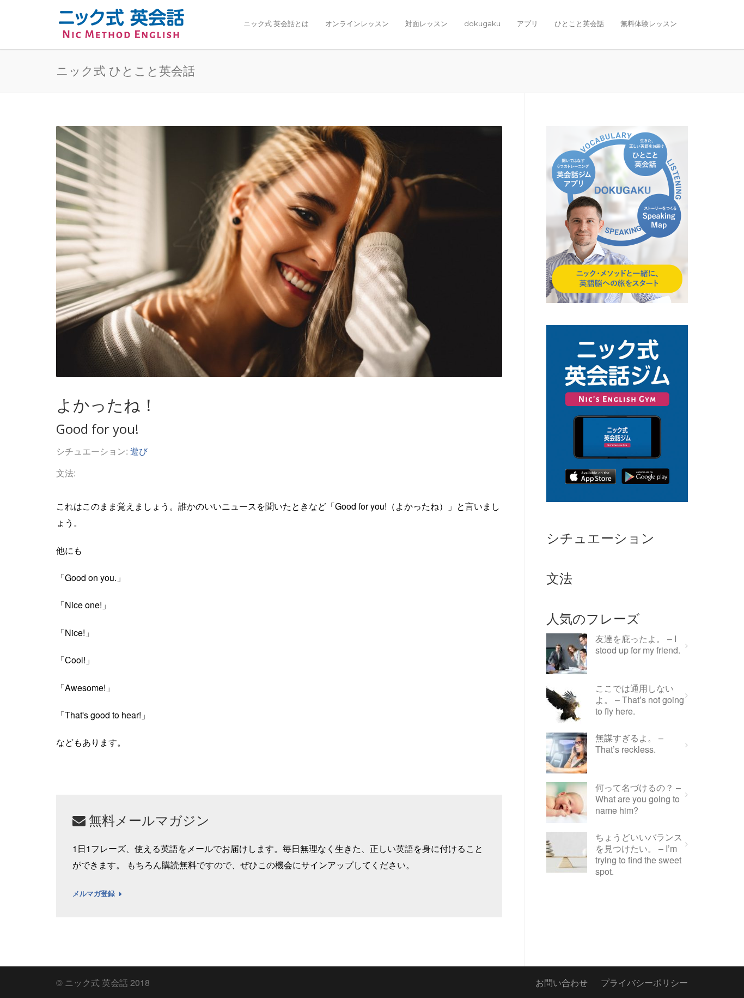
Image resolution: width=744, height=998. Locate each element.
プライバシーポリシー (644, 982)
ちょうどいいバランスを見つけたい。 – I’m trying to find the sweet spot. (638, 854)
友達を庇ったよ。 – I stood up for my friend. (637, 644)
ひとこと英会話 (579, 23)
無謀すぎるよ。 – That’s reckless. (629, 744)
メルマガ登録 (93, 894)
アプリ (527, 23)
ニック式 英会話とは (276, 23)
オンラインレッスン (357, 23)
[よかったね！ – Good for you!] (279, 251)
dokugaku (482, 23)
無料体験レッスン (648, 23)
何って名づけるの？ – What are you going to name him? (638, 799)
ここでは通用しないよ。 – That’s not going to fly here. (639, 700)
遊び (139, 451)
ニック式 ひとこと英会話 (125, 70)
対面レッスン (426, 23)
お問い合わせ (561, 982)
